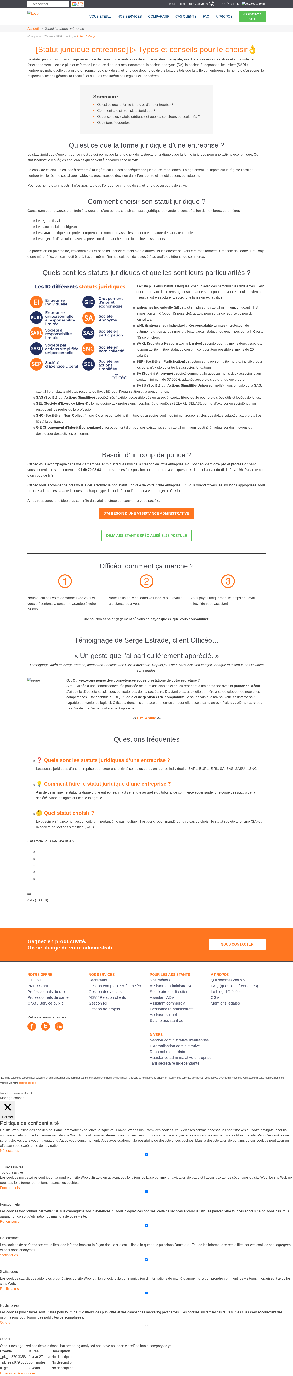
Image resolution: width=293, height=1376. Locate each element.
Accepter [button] (29, 1093)
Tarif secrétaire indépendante (174, 1063)
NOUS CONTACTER (237, 944)
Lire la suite (146, 718)
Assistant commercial (168, 1003)
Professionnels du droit (47, 992)
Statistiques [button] (9, 1255)
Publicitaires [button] (9, 1289)
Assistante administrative (171, 986)
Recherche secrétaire (168, 1052)
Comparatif (158, 16)
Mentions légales (225, 1003)
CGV (215, 997)
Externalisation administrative (175, 1046)
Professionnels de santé (48, 997)
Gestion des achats (105, 992)
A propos (224, 16)
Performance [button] (10, 1221)
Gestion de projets (104, 1009)
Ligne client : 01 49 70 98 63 (188, 4)
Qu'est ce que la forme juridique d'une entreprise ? (135, 104)
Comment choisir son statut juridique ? (126, 110)
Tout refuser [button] (6, 1093)
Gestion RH (99, 1003)
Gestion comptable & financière (115, 986)
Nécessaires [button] (9, 1151)
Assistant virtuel (163, 1015)
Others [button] (5, 1322)
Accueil (33, 28)
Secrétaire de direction (169, 992)
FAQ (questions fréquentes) (234, 986)
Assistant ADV (162, 997)
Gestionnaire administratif (171, 1009)
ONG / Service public (45, 1003)
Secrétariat (98, 980)
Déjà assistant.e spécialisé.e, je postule (146, 535)
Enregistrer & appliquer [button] (17, 1373)
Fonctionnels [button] (10, 1188)
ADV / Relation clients (107, 997)
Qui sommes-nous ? (228, 980)
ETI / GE (34, 980)
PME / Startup (39, 986)
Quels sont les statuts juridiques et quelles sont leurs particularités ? (148, 116)
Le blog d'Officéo (225, 992)
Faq (206, 16)
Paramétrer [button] (18, 1093)
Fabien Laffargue (87, 36)
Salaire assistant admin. (170, 1020)
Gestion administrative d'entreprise (179, 1040)
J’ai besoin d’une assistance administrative (146, 513)
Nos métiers (160, 980)
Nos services (130, 16)
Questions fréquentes (113, 122)
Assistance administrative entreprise (180, 1057)
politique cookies (27, 1083)
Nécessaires (13, 1167)
